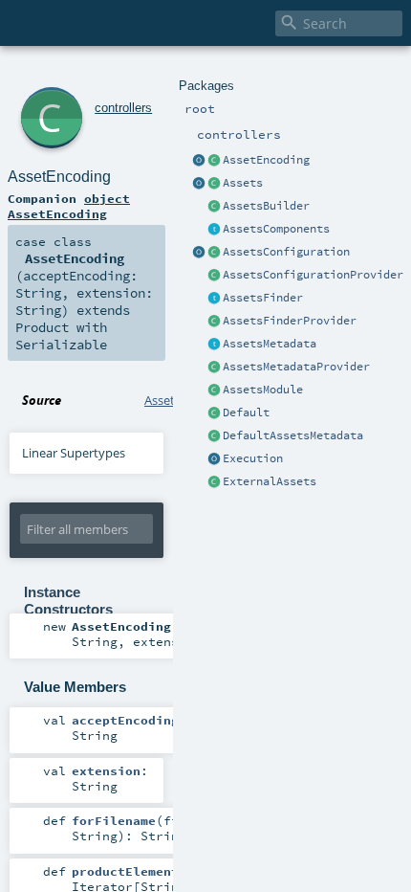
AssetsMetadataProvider (296, 366)
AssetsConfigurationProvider (313, 274)
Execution (253, 458)
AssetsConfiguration (286, 251)
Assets (243, 183)
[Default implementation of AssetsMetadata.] (214, 436)
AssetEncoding (266, 160)
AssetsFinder (263, 297)
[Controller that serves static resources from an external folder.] (214, 482)
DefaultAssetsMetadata (293, 435)
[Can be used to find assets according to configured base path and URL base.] (214, 298)
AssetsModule (263, 389)
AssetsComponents (276, 228)
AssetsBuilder (266, 205)
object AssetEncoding (69, 205)
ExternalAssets (269, 481)
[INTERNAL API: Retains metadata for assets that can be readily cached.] (214, 344)
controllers (123, 107)
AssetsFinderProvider (290, 320)
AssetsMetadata (269, 343)
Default (246, 412)
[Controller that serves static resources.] (198, 183)
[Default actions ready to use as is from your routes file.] (214, 413)
